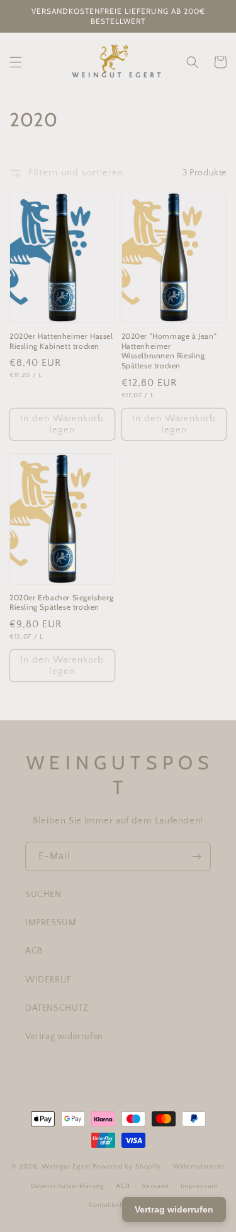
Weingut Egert (66, 1166)
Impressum (199, 1186)
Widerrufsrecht (198, 1166)
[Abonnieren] (196, 856)
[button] (16, 62)
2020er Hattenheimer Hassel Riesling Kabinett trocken (61, 341)
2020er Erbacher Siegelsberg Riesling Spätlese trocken (61, 602)
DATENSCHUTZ (57, 1008)
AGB (34, 951)
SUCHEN (43, 894)
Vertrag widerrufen (64, 1036)
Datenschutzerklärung (67, 1186)
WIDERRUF (48, 980)
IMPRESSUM (50, 923)
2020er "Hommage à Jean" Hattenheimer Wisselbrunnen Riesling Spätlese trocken (169, 350)
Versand (155, 1186)
